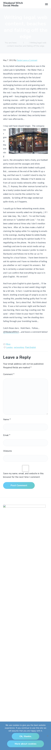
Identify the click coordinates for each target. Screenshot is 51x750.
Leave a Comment (29, 60)
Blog (8, 344)
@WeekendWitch (11, 332)
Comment (8, 374)
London (9, 347)
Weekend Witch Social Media (13, 4)
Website (7, 451)
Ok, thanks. (25, 736)
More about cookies (25, 743)
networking (19, 347)
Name (7, 419)
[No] (47, 735)
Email (6, 435)
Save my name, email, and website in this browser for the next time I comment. (23, 475)
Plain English (30, 347)
